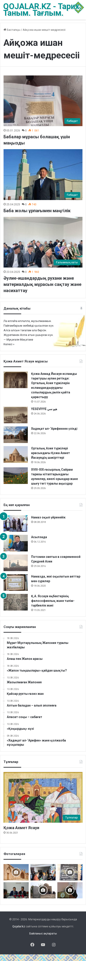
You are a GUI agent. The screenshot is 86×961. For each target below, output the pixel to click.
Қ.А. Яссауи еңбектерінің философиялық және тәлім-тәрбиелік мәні (53, 600)
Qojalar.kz (18, 926)
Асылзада (39, 537)
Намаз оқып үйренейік (48, 517)
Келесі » (9, 344)
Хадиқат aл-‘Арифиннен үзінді (54, 428)
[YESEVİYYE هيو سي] (16, 415)
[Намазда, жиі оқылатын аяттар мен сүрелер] (16, 582)
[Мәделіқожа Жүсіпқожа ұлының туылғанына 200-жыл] (69, 890)
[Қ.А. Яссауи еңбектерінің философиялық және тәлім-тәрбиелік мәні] (16, 602)
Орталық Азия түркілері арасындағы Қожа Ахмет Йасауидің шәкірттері (50, 453)
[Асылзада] (16, 543)
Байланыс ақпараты (43, 933)
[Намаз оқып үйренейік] (16, 523)
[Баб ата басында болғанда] (16, 872)
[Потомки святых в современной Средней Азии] (16, 563)
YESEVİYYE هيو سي (44, 409)
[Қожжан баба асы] (69, 872)
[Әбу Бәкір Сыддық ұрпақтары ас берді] (43, 890)
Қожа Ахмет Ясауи (21, 827)
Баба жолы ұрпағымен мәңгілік (37, 210)
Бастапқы (13, 29)
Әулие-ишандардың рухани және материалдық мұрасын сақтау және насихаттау (42, 284)
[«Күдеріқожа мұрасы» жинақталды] (43, 872)
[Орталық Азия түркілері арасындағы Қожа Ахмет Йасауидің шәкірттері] (16, 454)
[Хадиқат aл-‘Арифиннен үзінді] (16, 434)
